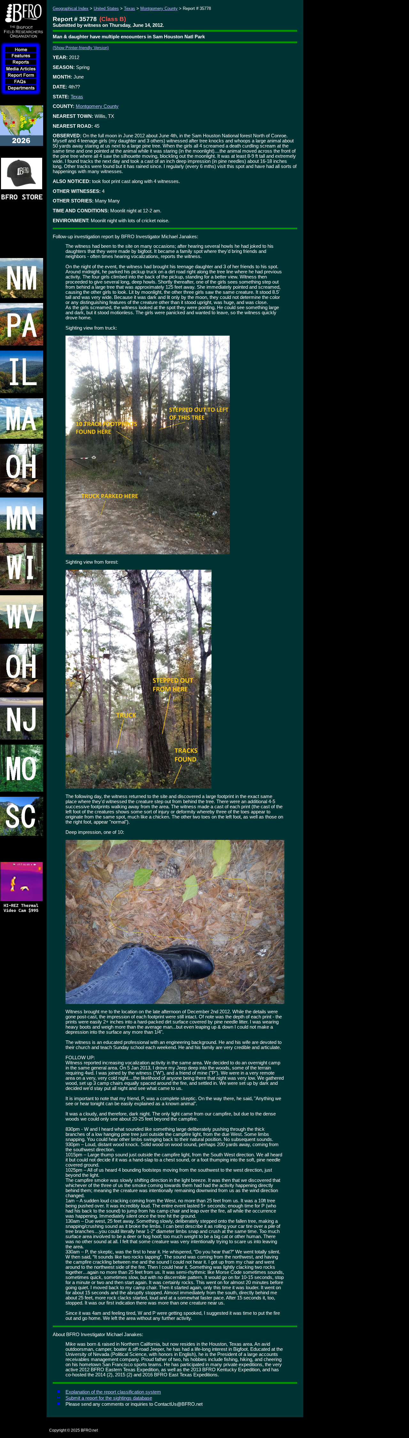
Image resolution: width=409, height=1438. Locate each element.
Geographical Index (71, 8)
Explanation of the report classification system (113, 1392)
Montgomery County (159, 8)
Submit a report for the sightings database (109, 1398)
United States (106, 8)
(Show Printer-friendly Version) (81, 47)
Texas (129, 8)
